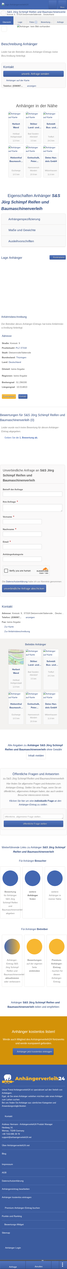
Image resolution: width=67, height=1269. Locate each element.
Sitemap (6, 1232)
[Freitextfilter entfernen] (53, 4)
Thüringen (21, 357)
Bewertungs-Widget (14, 1224)
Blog (4, 1153)
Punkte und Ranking (12, 1216)
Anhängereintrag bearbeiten (16, 1189)
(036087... (18, 86)
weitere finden (32, 895)
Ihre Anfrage (9, 502)
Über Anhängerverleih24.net (16, 1145)
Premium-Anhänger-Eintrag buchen (22, 1208)
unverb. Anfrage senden (35, 73)
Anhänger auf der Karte (17, 80)
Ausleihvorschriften (21, 241)
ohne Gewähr (54, 749)
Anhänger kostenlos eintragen (16, 1197)
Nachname (9, 529)
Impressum (7, 1164)
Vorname (8, 517)
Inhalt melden (36, 755)
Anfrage (60, 22)
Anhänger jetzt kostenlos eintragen (34, 1051)
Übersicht (7, 22)
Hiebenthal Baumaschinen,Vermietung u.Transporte (16, 160)
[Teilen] (55, 1265)
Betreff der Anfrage (13, 489)
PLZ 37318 (21, 348)
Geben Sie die (21, 437)
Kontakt (22, 396)
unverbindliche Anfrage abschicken (24, 588)
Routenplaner (59, 257)
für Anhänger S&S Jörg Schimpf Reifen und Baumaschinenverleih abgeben (11, 902)
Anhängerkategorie (13, 554)
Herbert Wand (16, 126)
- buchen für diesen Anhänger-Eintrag (57, 971)
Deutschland (15, 362)
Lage (20, 22)
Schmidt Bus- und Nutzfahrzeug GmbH (51, 126)
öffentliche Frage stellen (35, 823)
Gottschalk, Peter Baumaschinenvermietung (33, 160)
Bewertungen (47, 22)
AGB (4, 1172)
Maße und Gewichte (22, 230)
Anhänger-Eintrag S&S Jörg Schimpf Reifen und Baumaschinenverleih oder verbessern (13, 971)
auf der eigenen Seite (34, 965)
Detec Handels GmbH (51, 159)
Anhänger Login (13, 1247)
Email (6, 542)
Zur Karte (9, 626)
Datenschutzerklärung (17, 581)
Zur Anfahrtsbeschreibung (17, 631)
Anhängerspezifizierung (24, 219)
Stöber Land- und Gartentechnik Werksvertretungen (33, 126)
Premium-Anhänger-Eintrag (61, 108)
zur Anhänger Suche (3, 13)
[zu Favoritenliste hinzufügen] (4, 29)
